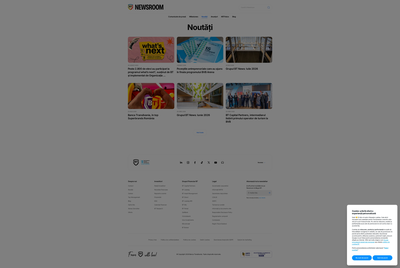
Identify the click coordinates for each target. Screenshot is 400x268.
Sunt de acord (382, 258)
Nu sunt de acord (362, 258)
